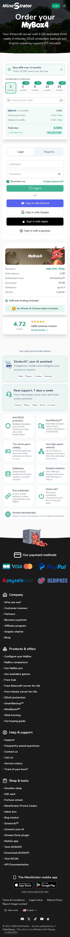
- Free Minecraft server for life (21, 686)
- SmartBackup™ (13, 703)
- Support (9, 740)
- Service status (12, 763)
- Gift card (9, 794)
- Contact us (10, 752)
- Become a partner (15, 620)
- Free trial (9, 680)
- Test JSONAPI (12, 847)
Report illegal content (15, 904)
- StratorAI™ (11, 823)
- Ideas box (10, 812)
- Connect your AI (13, 829)
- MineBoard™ (11, 709)
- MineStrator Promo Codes (20, 806)
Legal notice (36, 900)
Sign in (37, 188)
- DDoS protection (14, 697)
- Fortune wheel (13, 800)
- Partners (9, 614)
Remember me (17, 181)
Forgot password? (53, 181)
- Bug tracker (11, 817)
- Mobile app (10, 841)
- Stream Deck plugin (16, 835)
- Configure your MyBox (17, 656)
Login (56, 5)
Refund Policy (54, 900)
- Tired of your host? (15, 769)
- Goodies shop (12, 788)
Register (49, 152)
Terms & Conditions (14, 900)
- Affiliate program (14, 626)
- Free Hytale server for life (20, 691)
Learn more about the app (35, 891)
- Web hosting (12, 715)
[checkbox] (8, 181)
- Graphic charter (13, 631)
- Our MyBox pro (13, 668)
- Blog (6, 637)
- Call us (8, 757)
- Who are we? (12, 602)
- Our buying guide (14, 721)
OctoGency (9, 929)
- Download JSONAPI (16, 853)
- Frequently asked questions (21, 746)
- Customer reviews (15, 608)
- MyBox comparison (15, 662)
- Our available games (16, 674)
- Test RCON (10, 859)
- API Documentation (16, 864)
